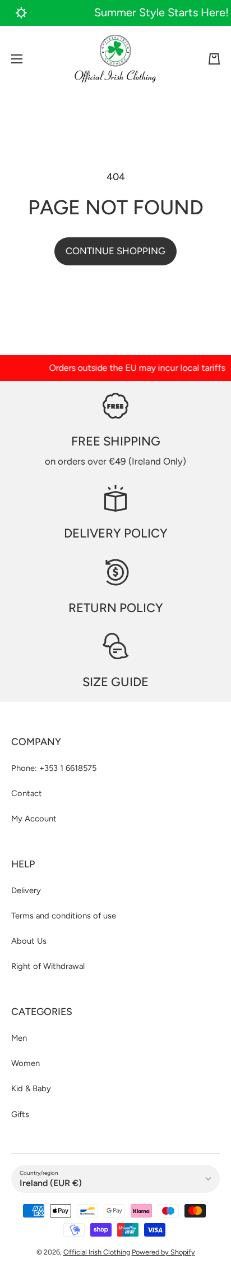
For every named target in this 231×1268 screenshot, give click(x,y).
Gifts (20, 1114)
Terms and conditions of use (63, 916)
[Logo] (115, 59)
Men (19, 1038)
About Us (29, 941)
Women (25, 1063)
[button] (214, 59)
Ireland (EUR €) (51, 1183)
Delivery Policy (116, 533)
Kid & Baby (31, 1088)
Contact (26, 793)
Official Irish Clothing (96, 1252)
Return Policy (115, 607)
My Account (34, 819)
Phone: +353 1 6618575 (53, 768)
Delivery (26, 890)
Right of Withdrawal (48, 966)
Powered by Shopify (163, 1252)
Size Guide (115, 682)
